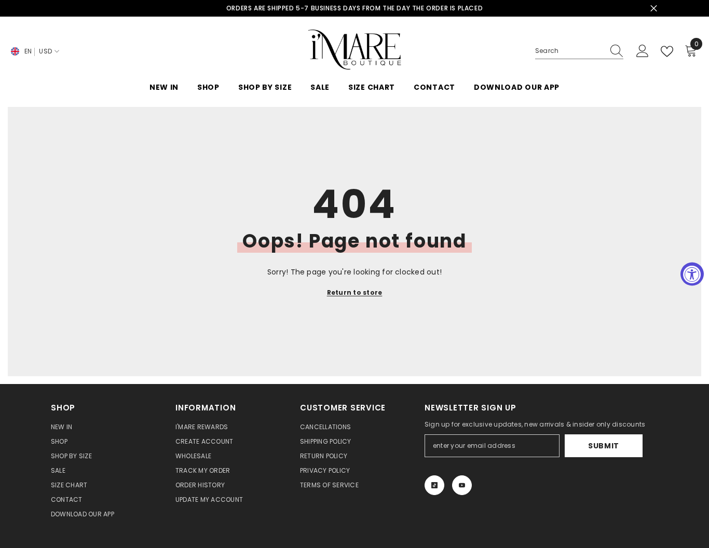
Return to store (355, 292)
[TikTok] (434, 485)
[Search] (579, 51)
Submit (603, 446)
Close (653, 8)
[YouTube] (462, 485)
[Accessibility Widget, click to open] (692, 274)
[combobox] (569, 51)
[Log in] (642, 51)
